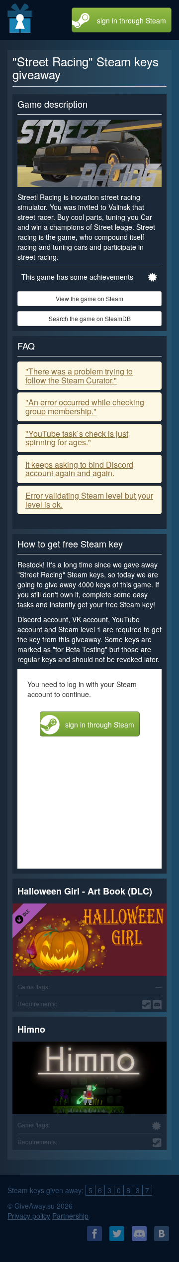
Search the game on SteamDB (90, 318)
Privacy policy (28, 1216)
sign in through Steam (131, 20)
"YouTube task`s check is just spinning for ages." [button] (76, 438)
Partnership (70, 1216)
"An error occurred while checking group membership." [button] (84, 406)
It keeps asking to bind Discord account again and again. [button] (79, 469)
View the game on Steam (89, 298)
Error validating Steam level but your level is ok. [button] (89, 500)
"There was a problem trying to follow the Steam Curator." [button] (79, 375)
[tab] (89, 375)
